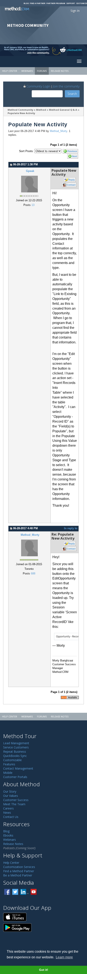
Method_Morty (58, 131)
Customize (81, 3)
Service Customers (16, 747)
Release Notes (59, 70)
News (7, 813)
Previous (72, 151)
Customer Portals (15, 777)
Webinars (27, 70)
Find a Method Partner (18, 871)
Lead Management (16, 743)
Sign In (75, 11)
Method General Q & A (63, 109)
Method (41, 109)
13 (32, 205)
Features (9, 764)
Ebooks (8, 835)
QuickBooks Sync (15, 756)
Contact (71, 185)
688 (33, 573)
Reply (71, 179)
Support (70, 3)
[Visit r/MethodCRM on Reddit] (77, 50)
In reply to (70, 528)
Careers (8, 808)
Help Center (9, 70)
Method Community (20, 109)
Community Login (38, 86)
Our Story (9, 791)
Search (72, 94)
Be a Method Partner (17, 875)
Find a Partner (37, 3)
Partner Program (55, 3)
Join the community (66, 86)
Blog (26, 3)
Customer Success (16, 800)
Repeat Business (14, 752)
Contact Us (10, 817)
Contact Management (18, 768)
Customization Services (19, 867)
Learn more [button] (64, 957)
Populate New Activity (21, 113)
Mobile (7, 773)
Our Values (10, 796)
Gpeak (30, 171)
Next (74, 156)
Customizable (12, 760)
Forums (42, 70)
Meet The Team (14, 804)
